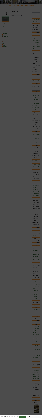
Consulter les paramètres (37, 416)
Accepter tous (22, 416)
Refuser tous (30, 416)
